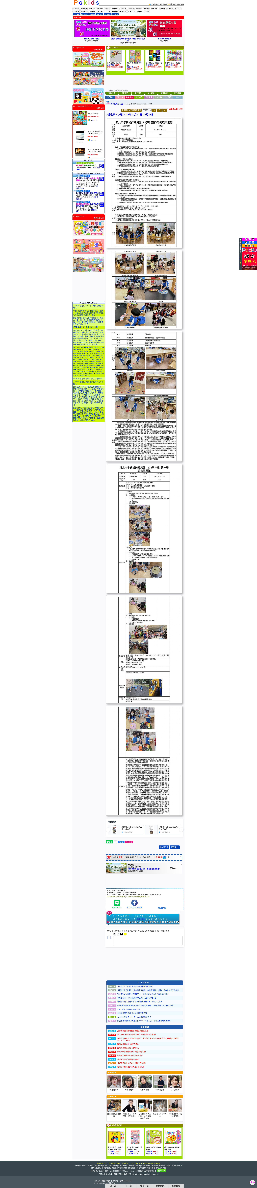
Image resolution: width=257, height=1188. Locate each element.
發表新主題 (164, 847)
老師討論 (162, 9)
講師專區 (84, 14)
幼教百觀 (76, 14)
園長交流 (154, 9)
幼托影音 (131, 11)
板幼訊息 (131, 9)
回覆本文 (174, 847)
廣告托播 (77, 17)
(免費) (163, 857)
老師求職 (76, 11)
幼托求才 (178, 9)
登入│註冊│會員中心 (158, 4)
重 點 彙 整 (145, 1027)
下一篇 (129, 1186)
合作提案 (119, 1168)
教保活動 (123, 11)
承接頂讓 (100, 11)
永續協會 (123, 9)
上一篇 (113, 1186)
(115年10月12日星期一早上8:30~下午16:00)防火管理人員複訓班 (87, 208)
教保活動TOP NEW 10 (88, 303)
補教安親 (84, 11)
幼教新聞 (100, 9)
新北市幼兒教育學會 (85, 163)
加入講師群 (103, 1168)
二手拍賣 (107, 11)
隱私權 (151, 1168)
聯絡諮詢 (160, 1186)
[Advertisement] (88, 288)
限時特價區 (114, 47)
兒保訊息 (107, 9)
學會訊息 (115, 9)
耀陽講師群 (112, 1072)
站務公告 (76, 9)
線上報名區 (88, 160)
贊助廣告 (139, 9)
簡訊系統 (100, 14)
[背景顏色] (125, 934)
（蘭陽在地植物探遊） (87, 167)
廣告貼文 (147, 11)
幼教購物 (107, 14)
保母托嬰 (92, 11)
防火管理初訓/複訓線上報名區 (88, 173)
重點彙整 (84, 9)
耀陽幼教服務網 (178, 4)
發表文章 (144, 1186)
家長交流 (170, 9)
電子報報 (115, 14)
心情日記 (139, 11)
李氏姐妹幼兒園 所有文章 (131, 110)
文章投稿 (94, 1168)
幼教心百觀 (112, 1096)
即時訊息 (92, 9)
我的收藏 (176, 1186)
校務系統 (92, 14)
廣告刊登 (111, 1168)
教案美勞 (115, 11)
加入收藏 (129, 842)
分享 (121, 842)
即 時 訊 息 (145, 982)
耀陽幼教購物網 (142, 1168)
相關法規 (147, 9)
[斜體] (118, 934)
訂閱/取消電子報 (160, 1168)
